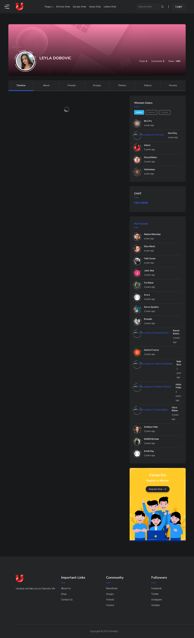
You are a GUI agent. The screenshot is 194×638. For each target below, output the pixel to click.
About (46, 85)
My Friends (141, 223)
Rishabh (148, 319)
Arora (147, 295)
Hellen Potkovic (180, 386)
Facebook (156, 588)
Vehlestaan (149, 169)
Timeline (21, 85)
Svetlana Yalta (151, 427)
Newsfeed (111, 588)
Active (139, 112)
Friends (72, 85)
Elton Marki (149, 246)
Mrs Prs (148, 121)
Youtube (155, 605)
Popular (164, 112)
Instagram (156, 599)
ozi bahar (149, 283)
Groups (97, 85)
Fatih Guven (150, 258)
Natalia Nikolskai (152, 234)
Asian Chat (95, 6)
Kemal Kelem (176, 332)
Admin (147, 145)
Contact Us (67, 599)
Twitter (155, 594)
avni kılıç (172, 133)
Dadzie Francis (151, 350)
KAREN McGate (151, 439)
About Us (66, 588)
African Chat (63, 6)
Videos (147, 85)
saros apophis (151, 307)
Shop (64, 594)
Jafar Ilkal (149, 270)
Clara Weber (175, 409)
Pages (48, 6)
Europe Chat (79, 6)
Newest (151, 112)
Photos (122, 85)
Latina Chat (110, 6)
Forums (173, 85)
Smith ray (149, 451)
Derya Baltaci (150, 157)
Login (179, 6)
